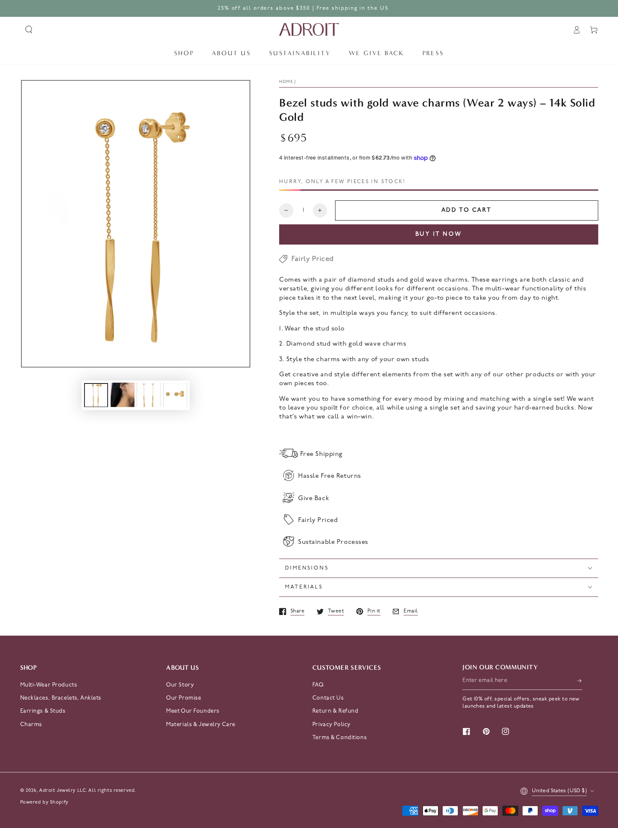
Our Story (180, 685)
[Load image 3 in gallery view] (149, 395)
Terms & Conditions (339, 737)
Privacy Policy (331, 724)
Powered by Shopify (44, 802)
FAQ (318, 685)
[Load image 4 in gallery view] (175, 395)
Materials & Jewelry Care (200, 724)
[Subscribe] (579, 681)
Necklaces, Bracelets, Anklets (61, 698)
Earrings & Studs (43, 711)
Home (286, 82)
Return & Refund (335, 711)
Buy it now (438, 234)
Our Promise (183, 698)
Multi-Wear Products (48, 685)
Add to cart (466, 210)
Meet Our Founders (192, 711)
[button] (29, 30)
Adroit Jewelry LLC (62, 790)
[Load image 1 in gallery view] (96, 395)
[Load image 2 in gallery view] (123, 395)
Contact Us (328, 698)
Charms (31, 724)
